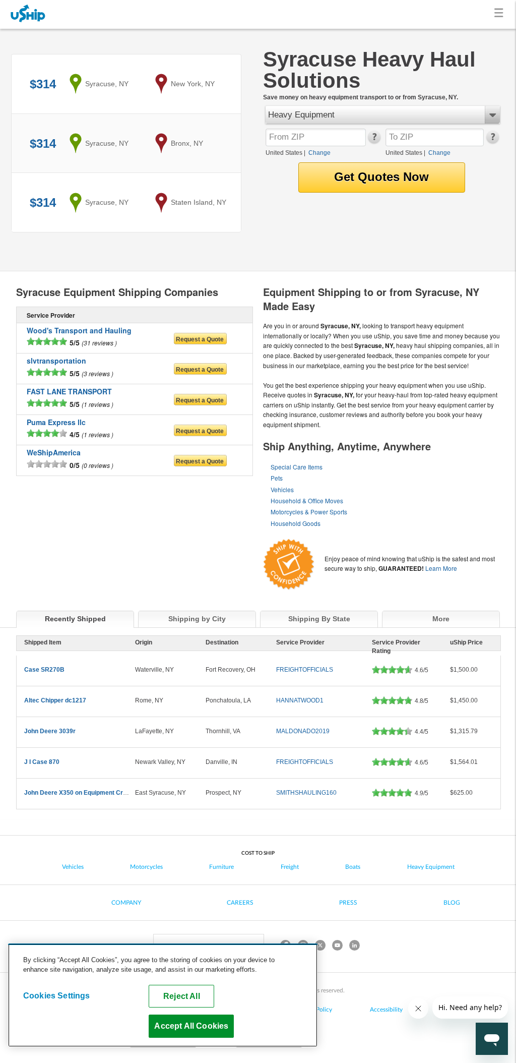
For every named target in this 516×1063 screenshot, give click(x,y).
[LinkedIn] (354, 947)
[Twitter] (320, 947)
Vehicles (282, 489)
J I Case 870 (41, 761)
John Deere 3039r (50, 731)
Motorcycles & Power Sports (309, 511)
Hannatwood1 (300, 700)
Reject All (181, 995)
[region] (162, 995)
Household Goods (295, 523)
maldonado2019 (303, 731)
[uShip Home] (28, 14)
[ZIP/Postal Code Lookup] (373, 141)
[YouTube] (337, 947)
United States (284, 152)
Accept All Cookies (191, 1025)
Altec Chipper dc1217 (55, 700)
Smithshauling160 (306, 792)
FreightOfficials (304, 669)
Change (319, 152)
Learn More (441, 568)
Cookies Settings (56, 995)
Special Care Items (296, 466)
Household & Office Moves (307, 500)
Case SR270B (44, 669)
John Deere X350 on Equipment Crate (78, 792)
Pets (277, 478)
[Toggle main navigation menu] (500, 14)
